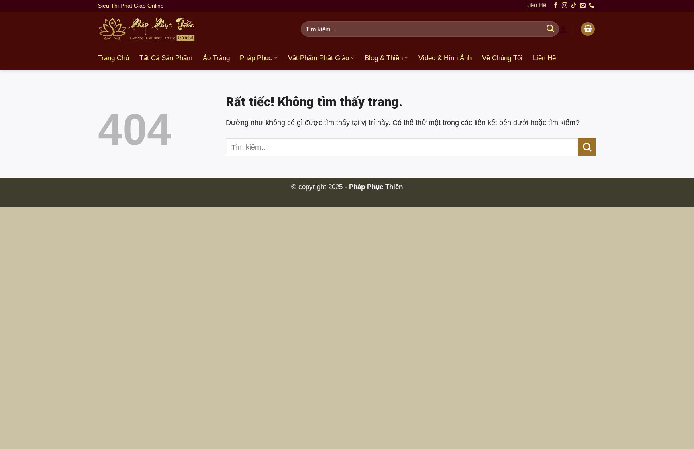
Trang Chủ (113, 58)
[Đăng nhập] (563, 29)
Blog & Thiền (384, 58)
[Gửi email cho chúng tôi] (583, 6)
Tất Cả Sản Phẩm (165, 58)
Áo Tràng (216, 58)
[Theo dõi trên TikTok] (573, 6)
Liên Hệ (536, 5)
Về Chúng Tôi (502, 58)
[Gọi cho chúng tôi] (591, 6)
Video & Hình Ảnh (445, 58)
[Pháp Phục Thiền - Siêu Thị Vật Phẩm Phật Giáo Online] (193, 29)
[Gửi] (550, 29)
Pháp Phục (256, 58)
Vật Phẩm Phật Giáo (318, 58)
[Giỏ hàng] (587, 29)
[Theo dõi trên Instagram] (564, 6)
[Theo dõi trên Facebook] (556, 6)
